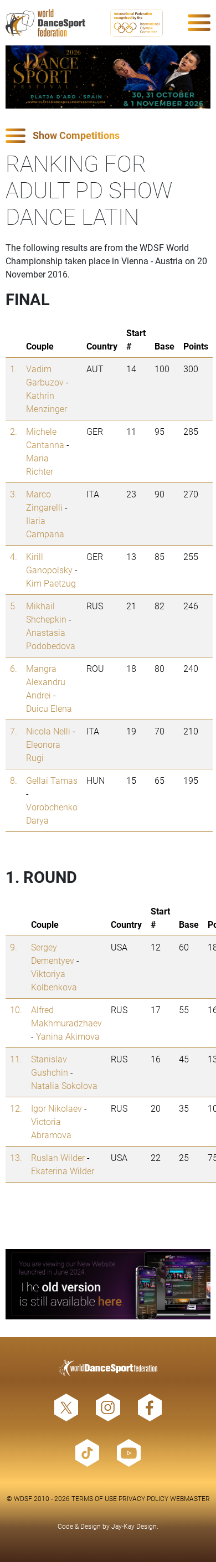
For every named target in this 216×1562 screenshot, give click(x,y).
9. (13, 947)
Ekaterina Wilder (62, 1170)
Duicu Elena (49, 708)
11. (16, 1059)
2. (13, 431)
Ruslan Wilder (58, 1157)
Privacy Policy (143, 1498)
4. (13, 556)
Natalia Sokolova (64, 1085)
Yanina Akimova (68, 1036)
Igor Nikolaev (56, 1108)
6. (13, 668)
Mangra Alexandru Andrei (45, 681)
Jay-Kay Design (134, 1526)
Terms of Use (94, 1498)
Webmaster (190, 1498)
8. (13, 780)
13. (16, 1157)
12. (16, 1108)
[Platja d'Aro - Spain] (108, 77)
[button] (108, 136)
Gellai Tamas (52, 780)
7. (13, 731)
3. (13, 494)
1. (13, 368)
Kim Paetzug (51, 583)
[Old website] (108, 1284)
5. (13, 606)
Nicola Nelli (48, 731)
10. (16, 1009)
